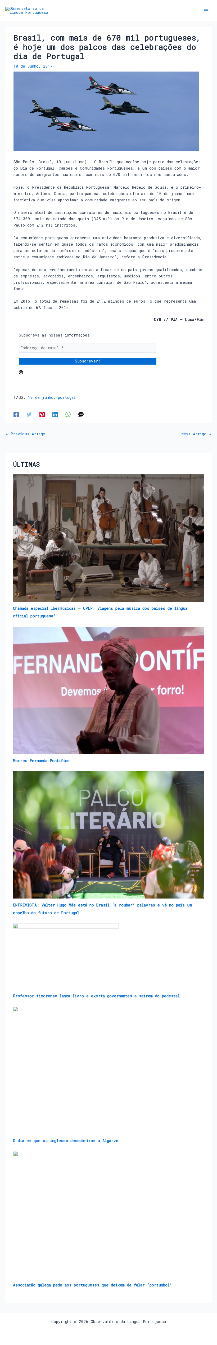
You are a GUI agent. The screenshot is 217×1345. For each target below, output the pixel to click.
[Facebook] (16, 414)
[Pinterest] (42, 414)
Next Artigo (196, 434)
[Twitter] (29, 414)
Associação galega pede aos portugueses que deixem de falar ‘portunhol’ (92, 1285)
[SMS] (81, 414)
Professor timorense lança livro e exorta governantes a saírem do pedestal (96, 995)
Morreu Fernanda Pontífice (41, 760)
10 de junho (40, 397)
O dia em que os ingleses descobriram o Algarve (65, 1140)
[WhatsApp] (68, 414)
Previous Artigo (25, 434)
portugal (67, 397)
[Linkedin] (55, 414)
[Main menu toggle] (206, 10)
